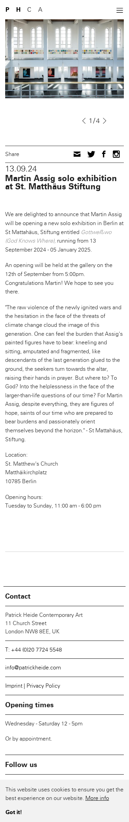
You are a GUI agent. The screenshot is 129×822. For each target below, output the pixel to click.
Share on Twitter (91, 154)
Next (105, 121)
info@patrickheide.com (33, 667)
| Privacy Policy (42, 685)
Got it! (14, 812)
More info (97, 798)
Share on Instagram (116, 154)
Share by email (77, 154)
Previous (84, 121)
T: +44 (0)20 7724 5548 (33, 649)
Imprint (14, 685)
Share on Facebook (103, 154)
